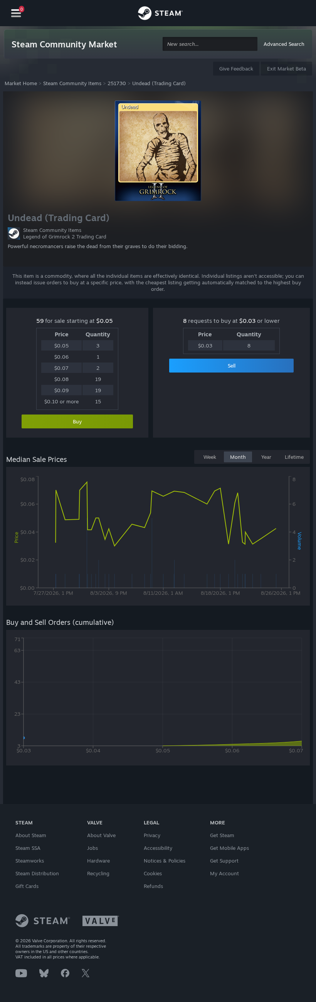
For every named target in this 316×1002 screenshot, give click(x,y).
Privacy (152, 835)
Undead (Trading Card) (159, 83)
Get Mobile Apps (229, 848)
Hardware (98, 861)
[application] (158, 537)
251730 (117, 83)
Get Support (224, 861)
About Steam (30, 835)
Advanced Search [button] (284, 44)
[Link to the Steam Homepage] (160, 14)
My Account (224, 873)
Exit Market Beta (286, 68)
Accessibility (158, 848)
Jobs (92, 848)
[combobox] (210, 44)
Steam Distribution (37, 873)
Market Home (21, 83)
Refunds (153, 886)
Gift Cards (27, 886)
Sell (231, 366)
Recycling (98, 873)
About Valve (101, 835)
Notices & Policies (164, 861)
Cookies (153, 873)
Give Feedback (236, 68)
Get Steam (222, 835)
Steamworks (29, 861)
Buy (77, 421)
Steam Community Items (72, 83)
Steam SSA (27, 848)
